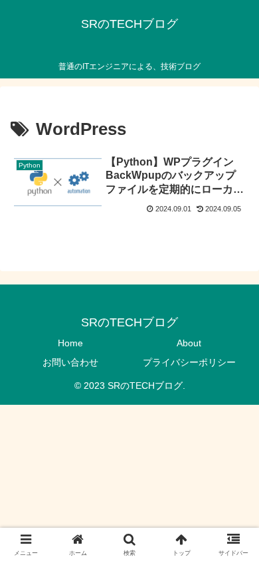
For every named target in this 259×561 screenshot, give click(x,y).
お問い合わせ (70, 362)
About (189, 343)
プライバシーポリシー (189, 362)
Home (70, 343)
